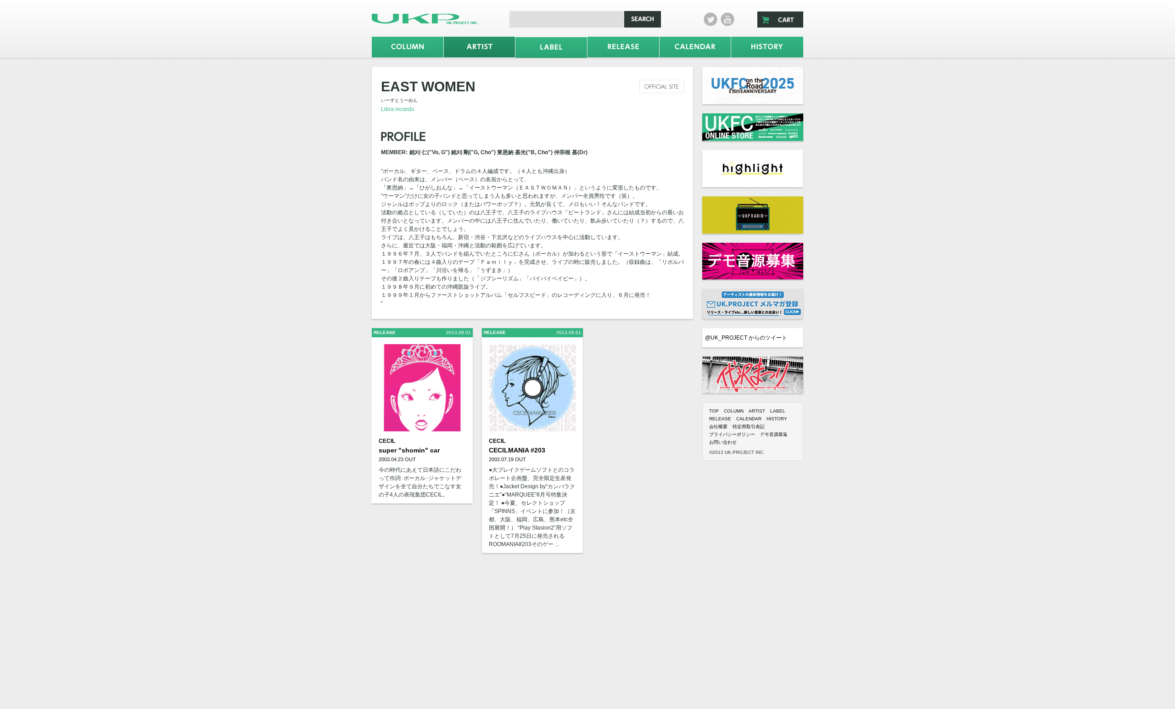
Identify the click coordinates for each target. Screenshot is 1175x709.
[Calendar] (695, 47)
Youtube (727, 19)
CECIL (387, 441)
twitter (710, 19)
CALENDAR (748, 418)
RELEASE (720, 418)
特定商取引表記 (749, 426)
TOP (714, 410)
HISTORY (777, 418)
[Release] (623, 47)
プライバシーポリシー (732, 434)
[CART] (780, 19)
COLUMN (734, 410)
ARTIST (757, 410)
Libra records (397, 109)
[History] (767, 47)
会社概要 (718, 426)
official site (661, 86)
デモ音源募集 (774, 434)
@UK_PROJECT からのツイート (746, 338)
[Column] (407, 47)
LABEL (777, 410)
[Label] (551, 47)
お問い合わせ (723, 442)
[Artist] (479, 47)
